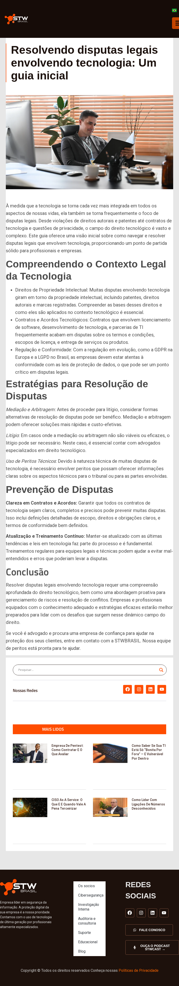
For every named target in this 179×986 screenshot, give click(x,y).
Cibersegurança (90, 895)
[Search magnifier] (161, 670)
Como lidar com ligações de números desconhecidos (148, 804)
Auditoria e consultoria (87, 920)
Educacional (87, 942)
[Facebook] (127, 689)
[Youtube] (161, 689)
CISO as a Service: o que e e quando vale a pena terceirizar (69, 804)
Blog (82, 951)
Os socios (86, 886)
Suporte (84, 932)
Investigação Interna (88, 906)
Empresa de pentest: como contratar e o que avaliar (68, 750)
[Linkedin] (150, 689)
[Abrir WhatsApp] (167, 974)
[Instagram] (138, 689)
